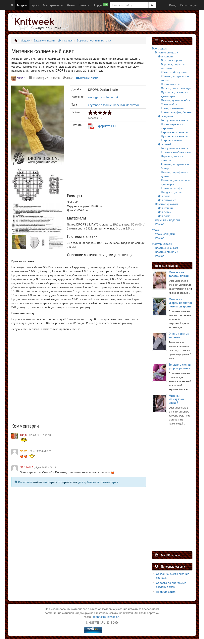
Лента (71, 5)
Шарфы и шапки (171, 140)
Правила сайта (166, 592)
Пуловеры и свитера (174, 136)
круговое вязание (100, 105)
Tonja (23, 435)
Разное (159, 224)
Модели (22, 5)
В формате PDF (106, 126)
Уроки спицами (165, 234)
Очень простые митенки (179, 335)
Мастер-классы (53, 5)
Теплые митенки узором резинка (180, 366)
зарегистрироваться (62, 482)
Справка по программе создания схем (171, 585)
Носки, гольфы (170, 84)
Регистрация (188, 5)
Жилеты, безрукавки (174, 72)
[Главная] (15, 40)
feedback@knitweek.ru (106, 617)
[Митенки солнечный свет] (37, 126)
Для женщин (65, 40)
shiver (21, 78)
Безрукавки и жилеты (174, 120)
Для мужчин (166, 116)
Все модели (160, 48)
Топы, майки (169, 104)
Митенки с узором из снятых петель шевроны (180, 302)
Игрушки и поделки (167, 220)
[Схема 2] (37, 219)
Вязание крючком (166, 204)
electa (23, 451)
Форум (100, 5)
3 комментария (88, 78)
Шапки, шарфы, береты (176, 112)
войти (37, 482)
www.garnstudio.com (101, 97)
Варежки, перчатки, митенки (94, 40)
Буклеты (84, 5)
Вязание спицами (44, 40)
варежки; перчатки (126, 105)
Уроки (35, 5)
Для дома (164, 196)
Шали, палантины (172, 108)
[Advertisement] (107, 163)
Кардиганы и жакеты (174, 132)
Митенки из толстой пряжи (179, 274)
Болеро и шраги (171, 60)
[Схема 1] (37, 184)
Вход (172, 5)
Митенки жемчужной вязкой (176, 399)
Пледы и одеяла (171, 192)
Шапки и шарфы (171, 188)
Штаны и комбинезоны (176, 152)
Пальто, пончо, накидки (176, 88)
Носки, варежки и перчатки (172, 126)
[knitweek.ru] (39, 22)
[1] (152, 5)
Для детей (164, 144)
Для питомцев (167, 200)
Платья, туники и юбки (175, 100)
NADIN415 (26, 467)
